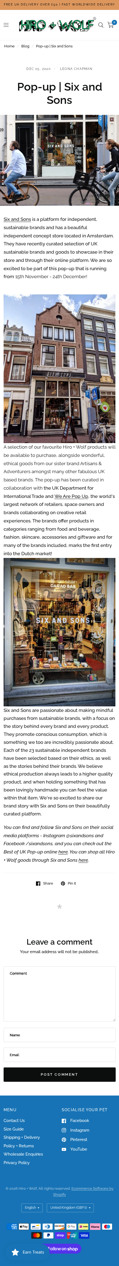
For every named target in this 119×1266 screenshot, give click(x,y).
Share (48, 883)
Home (9, 46)
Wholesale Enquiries (23, 1154)
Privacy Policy (17, 1162)
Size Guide (14, 1129)
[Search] (100, 25)
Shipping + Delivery (22, 1137)
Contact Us (14, 1120)
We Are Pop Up (71, 496)
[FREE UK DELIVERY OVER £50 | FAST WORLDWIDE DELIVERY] (59, 4)
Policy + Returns (19, 1145)
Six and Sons (17, 219)
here (63, 852)
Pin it (72, 883)
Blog (25, 46)
